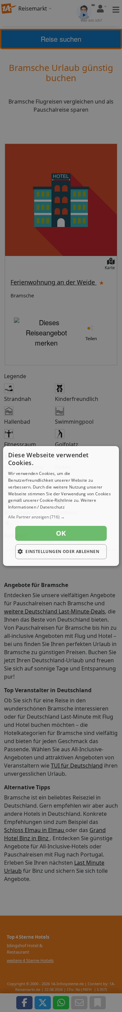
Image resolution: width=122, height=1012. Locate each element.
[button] (61, 517)
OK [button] (61, 533)
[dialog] (61, 506)
